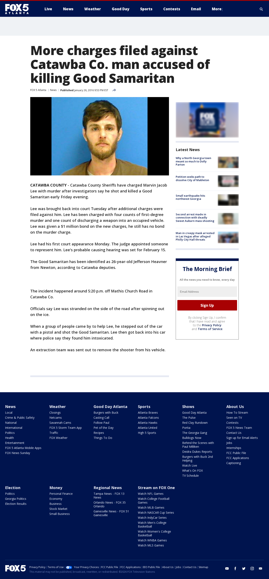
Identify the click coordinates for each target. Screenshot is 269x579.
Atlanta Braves (148, 413)
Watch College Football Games (153, 500)
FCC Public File (236, 453)
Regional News (108, 487)
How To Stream (237, 413)
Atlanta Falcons (148, 418)
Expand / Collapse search (261, 9)
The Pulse (189, 418)
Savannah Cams (60, 423)
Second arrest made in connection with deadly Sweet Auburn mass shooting (195, 217)
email (260, 568)
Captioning (233, 463)
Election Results (15, 504)
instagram (252, 568)
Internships (233, 448)
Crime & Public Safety (19, 418)
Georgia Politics (15, 499)
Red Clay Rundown (195, 423)
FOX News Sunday (17, 453)
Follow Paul (101, 423)
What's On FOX (192, 470)
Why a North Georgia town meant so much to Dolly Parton (193, 161)
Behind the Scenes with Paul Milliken (198, 445)
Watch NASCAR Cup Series (156, 513)
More (217, 9)
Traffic (53, 433)
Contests (232, 423)
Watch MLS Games (151, 545)
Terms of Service (210, 329)
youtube (227, 568)
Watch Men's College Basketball (152, 524)
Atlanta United (147, 428)
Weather (57, 406)
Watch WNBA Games (152, 540)
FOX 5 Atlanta (38, 90)
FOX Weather (58, 438)
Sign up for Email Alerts (242, 438)
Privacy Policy (212, 325)
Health (9, 438)
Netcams (55, 418)
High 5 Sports (147, 433)
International (13, 428)
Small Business (59, 514)
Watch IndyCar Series (152, 518)
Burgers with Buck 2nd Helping (197, 458)
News (53, 90)
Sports (144, 406)
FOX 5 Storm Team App (65, 428)
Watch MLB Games (151, 507)
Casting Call (101, 418)
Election (12, 487)
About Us (235, 406)
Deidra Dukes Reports (197, 452)
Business (55, 504)
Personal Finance (61, 494)
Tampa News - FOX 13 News (109, 495)
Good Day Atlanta (110, 406)
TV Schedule (190, 476)
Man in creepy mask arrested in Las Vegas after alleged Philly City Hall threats (195, 236)
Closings (55, 413)
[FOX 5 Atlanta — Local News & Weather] (19, 9)
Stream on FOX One (156, 487)
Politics (10, 433)
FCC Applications (237, 458)
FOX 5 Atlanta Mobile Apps (23, 448)
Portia (186, 428)
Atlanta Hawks (147, 423)
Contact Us (233, 433)
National (11, 423)
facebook (235, 568)
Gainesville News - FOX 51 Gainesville (111, 513)
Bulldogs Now (191, 438)
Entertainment (14, 443)
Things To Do (103, 438)
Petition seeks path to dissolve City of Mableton (192, 178)
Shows (188, 406)
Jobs (229, 443)
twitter (243, 568)
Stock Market (58, 509)
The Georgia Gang (194, 433)
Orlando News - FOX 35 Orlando (110, 504)
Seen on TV (234, 418)
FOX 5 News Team (239, 428)
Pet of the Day (103, 428)
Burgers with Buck (106, 413)
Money (55, 487)
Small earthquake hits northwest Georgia (190, 197)
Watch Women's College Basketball (154, 533)
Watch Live (189, 465)
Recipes (99, 433)
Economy (55, 499)
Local (8, 413)
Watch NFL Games (151, 494)
